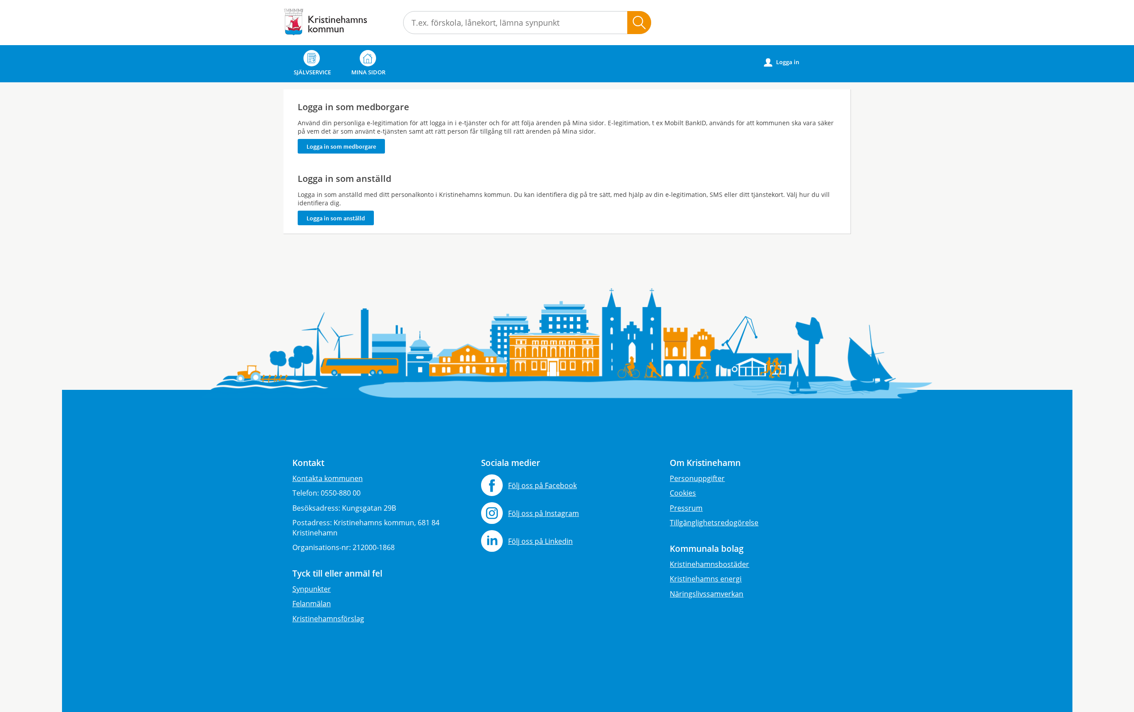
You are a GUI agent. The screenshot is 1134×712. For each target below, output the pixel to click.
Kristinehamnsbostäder (709, 564)
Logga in (781, 62)
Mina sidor (368, 72)
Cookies (683, 493)
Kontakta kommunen (327, 478)
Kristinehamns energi (706, 579)
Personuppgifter (697, 478)
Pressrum (686, 508)
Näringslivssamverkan (706, 594)
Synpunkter (311, 589)
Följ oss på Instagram (543, 513)
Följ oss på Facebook (542, 485)
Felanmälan (311, 603)
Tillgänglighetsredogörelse (714, 522)
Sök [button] (639, 22)
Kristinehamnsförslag (328, 618)
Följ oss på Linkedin (540, 541)
